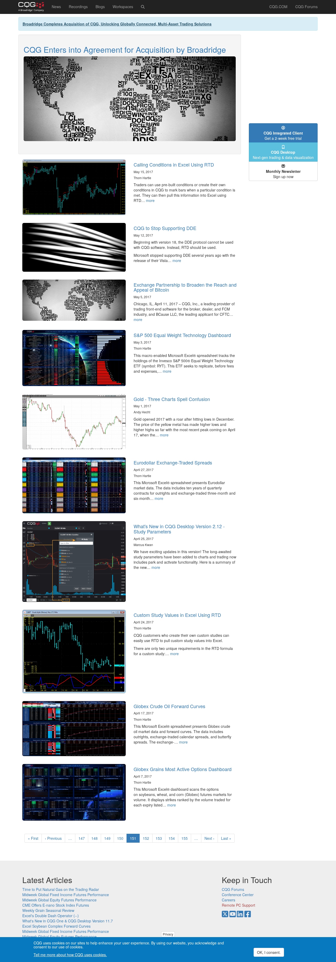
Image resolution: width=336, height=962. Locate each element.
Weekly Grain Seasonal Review (48, 910)
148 (95, 838)
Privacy (168, 934)
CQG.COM (278, 6)
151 (135, 839)
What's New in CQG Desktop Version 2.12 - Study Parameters (179, 529)
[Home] (33, 7)
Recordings (78, 6)
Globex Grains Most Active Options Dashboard (183, 769)
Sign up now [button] (283, 174)
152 (147, 838)
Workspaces (123, 6)
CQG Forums (306, 6)
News (56, 6)
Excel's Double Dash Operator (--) (50, 915)
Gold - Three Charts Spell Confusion (172, 399)
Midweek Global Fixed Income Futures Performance (65, 894)
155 (185, 838)
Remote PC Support (238, 905)
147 (82, 838)
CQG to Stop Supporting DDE (165, 228)
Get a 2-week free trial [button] (283, 135)
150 (121, 838)
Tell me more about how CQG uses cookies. (70, 954)
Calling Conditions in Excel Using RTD (174, 164)
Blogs (100, 6)
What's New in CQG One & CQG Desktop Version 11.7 (67, 920)
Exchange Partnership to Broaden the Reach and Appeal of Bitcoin (185, 287)
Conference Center (238, 894)
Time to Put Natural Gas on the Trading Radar (60, 889)
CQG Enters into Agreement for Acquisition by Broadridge (125, 49)
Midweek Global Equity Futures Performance (59, 899)
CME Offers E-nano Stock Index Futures (55, 905)
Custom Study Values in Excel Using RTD (177, 614)
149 (108, 838)
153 (160, 838)
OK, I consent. (269, 952)
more (150, 200)
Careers (228, 899)
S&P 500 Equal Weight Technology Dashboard (182, 335)
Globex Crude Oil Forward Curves (169, 706)
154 (173, 838)
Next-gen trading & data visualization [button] (283, 154)
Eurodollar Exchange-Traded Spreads (173, 462)
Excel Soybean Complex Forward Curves (56, 926)
